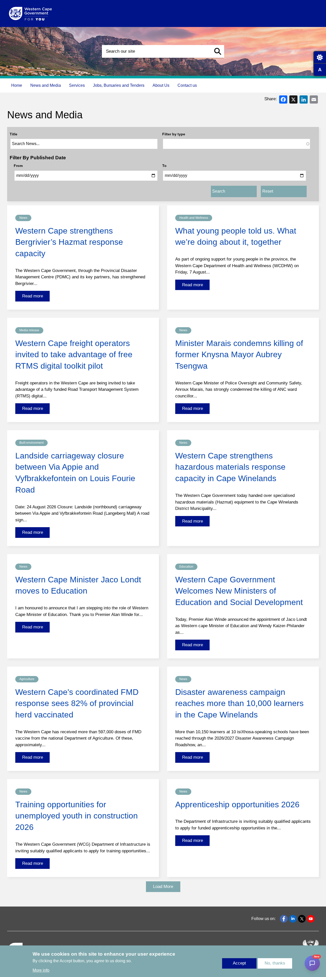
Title (13, 134)
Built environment (31, 442)
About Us (161, 85)
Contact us (187, 85)
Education (186, 566)
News (23, 218)
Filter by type (173, 134)
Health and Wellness (193, 218)
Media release (29, 330)
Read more (32, 296)
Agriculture (26, 679)
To (164, 166)
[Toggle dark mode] (319, 57)
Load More (163, 886)
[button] (217, 51)
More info (41, 970)
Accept (239, 963)
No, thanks (275, 963)
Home (16, 85)
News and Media (45, 85)
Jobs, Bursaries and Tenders (118, 85)
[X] (293, 99)
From (18, 166)
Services (77, 85)
